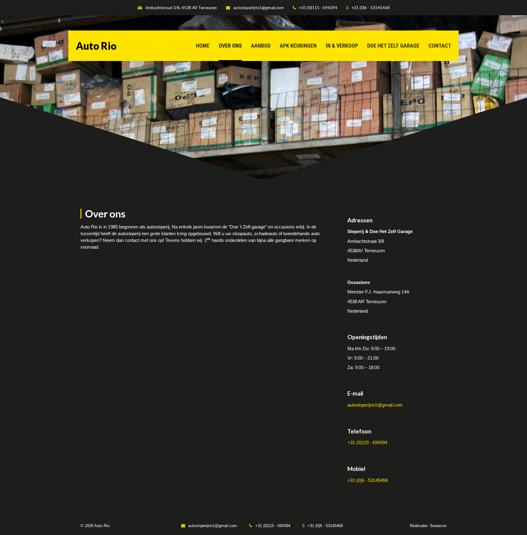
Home (203, 45)
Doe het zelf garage (393, 45)
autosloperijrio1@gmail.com (258, 7)
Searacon (438, 525)
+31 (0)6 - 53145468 (371, 7)
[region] (263, 97)
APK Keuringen (298, 45)
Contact (439, 45)
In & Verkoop (342, 45)
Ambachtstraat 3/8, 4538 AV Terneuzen (181, 7)
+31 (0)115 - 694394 (318, 7)
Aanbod (261, 45)
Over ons (230, 45)
